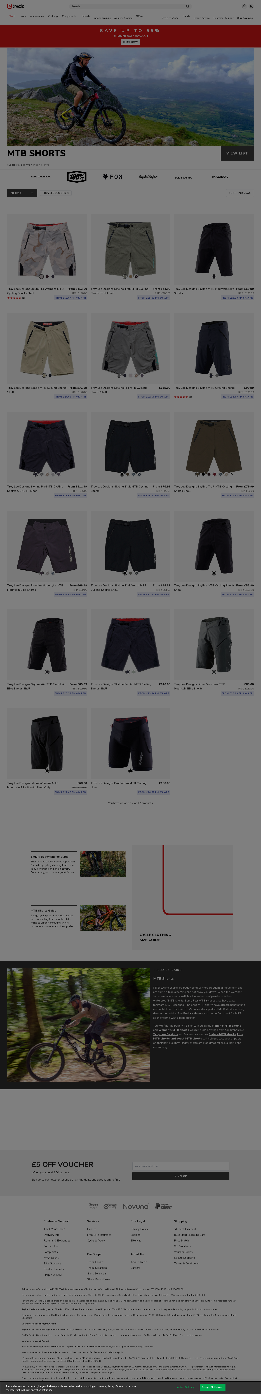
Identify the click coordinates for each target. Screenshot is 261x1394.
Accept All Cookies (212, 1387)
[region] (130, 1387)
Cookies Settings (185, 1387)
